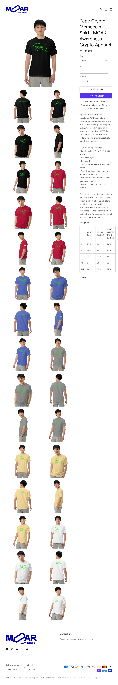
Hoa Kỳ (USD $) (14, 669)
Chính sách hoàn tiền (47, 678)
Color (82, 56)
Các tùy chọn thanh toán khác (95, 101)
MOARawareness (17, 678)
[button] (100, 9)
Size (81, 66)
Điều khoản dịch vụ (83, 678)
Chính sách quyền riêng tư (66, 678)
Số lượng (83, 76)
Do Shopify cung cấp (31, 678)
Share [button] (84, 277)
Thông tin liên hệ (99, 678)
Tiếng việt (32, 669)
